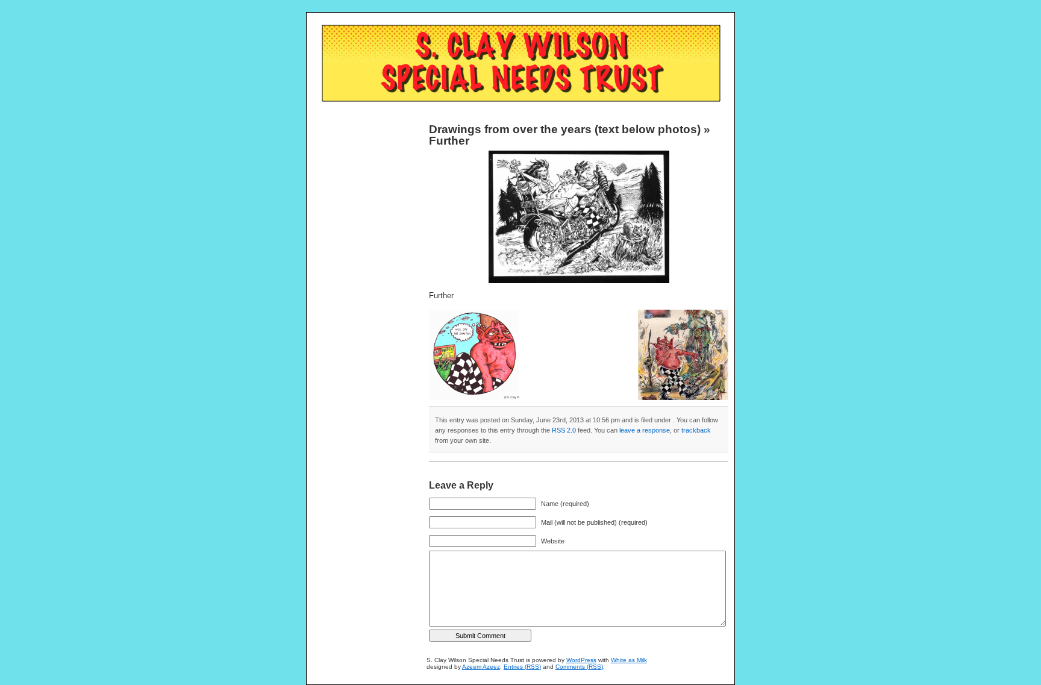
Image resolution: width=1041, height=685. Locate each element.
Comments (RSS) (579, 666)
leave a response (644, 430)
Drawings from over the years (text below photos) (565, 129)
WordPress (581, 660)
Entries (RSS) (522, 666)
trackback (696, 430)
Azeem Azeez (481, 666)
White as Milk (629, 660)
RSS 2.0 (564, 430)
